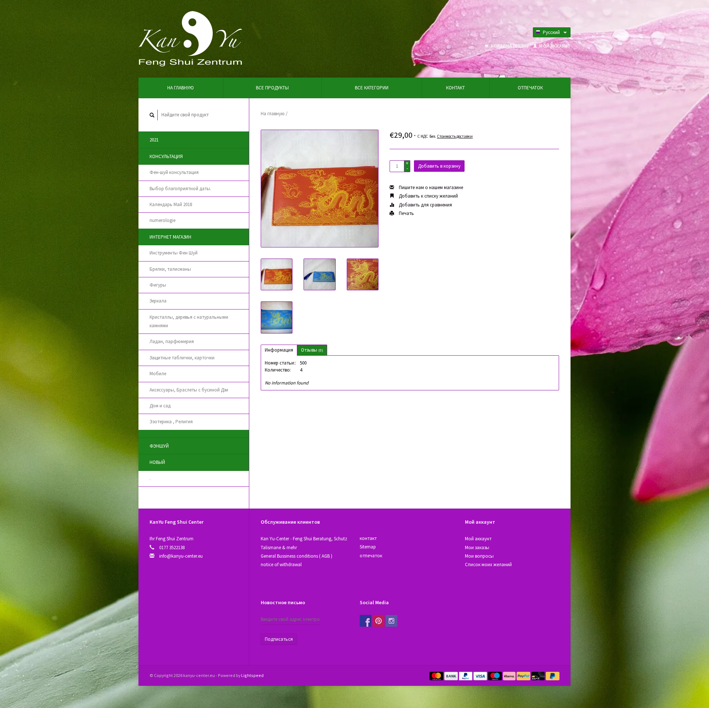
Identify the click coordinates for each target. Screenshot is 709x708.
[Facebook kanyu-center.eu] (365, 621)
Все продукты (272, 88)
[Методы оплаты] (436, 675)
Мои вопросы (479, 556)
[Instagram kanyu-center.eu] (391, 621)
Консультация (166, 156)
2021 (154, 140)
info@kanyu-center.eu (181, 556)
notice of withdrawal (281, 564)
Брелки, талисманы (170, 269)
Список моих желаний (488, 564)
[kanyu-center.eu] (190, 38)
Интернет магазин (170, 237)
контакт (455, 88)
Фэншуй (159, 446)
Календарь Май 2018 (171, 204)
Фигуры (158, 285)
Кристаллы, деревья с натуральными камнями (189, 321)
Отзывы (312, 350)
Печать (406, 213)
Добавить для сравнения (425, 205)
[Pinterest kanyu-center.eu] (378, 621)
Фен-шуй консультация (174, 172)
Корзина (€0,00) (510, 46)
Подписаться (279, 639)
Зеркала (158, 301)
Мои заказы (477, 547)
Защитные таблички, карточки (182, 358)
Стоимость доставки (455, 136)
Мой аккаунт (554, 46)
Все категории (371, 88)
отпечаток (530, 88)
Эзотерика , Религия (171, 421)
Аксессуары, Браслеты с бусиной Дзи (189, 390)
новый (157, 462)
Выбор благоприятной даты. (180, 188)
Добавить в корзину (439, 166)
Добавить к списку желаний (428, 196)
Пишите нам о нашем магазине (430, 187)
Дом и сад (160, 406)
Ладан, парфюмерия (172, 341)
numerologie (162, 220)
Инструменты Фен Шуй (174, 253)
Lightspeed (252, 675)
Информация (279, 350)
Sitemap (368, 547)
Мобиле (158, 373)
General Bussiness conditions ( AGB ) (296, 556)
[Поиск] (152, 115)
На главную (180, 88)
